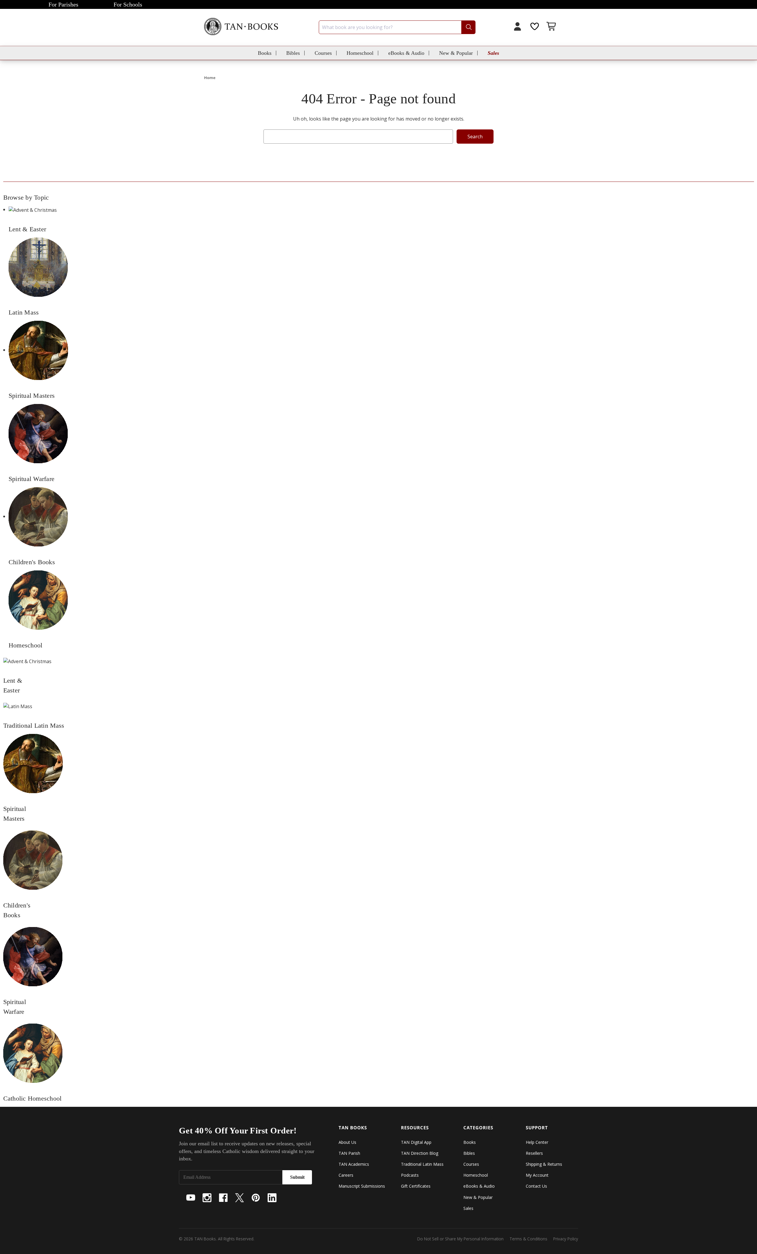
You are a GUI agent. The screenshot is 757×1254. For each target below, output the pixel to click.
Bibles (293, 53)
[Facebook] (223, 1197)
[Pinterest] (255, 1197)
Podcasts (410, 1175)
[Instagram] (207, 1197)
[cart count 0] (551, 27)
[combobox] (397, 27)
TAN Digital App (416, 1142)
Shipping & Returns (544, 1164)
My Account (537, 1175)
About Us (347, 1142)
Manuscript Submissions (362, 1186)
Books (264, 53)
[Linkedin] (272, 1197)
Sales (493, 53)
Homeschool (360, 53)
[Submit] (468, 27)
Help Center (537, 1142)
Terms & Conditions (528, 1239)
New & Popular (456, 53)
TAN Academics (354, 1164)
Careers (346, 1175)
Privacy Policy (565, 1239)
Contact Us (536, 1186)
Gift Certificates (416, 1186)
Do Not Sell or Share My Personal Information (460, 1239)
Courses (323, 53)
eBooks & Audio (406, 53)
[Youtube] (190, 1197)
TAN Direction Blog (419, 1153)
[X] (239, 1197)
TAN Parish (349, 1153)
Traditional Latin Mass (422, 1164)
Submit (297, 1177)
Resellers (534, 1153)
